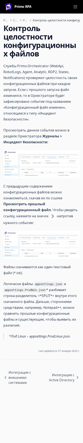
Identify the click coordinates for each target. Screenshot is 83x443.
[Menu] (75, 6)
